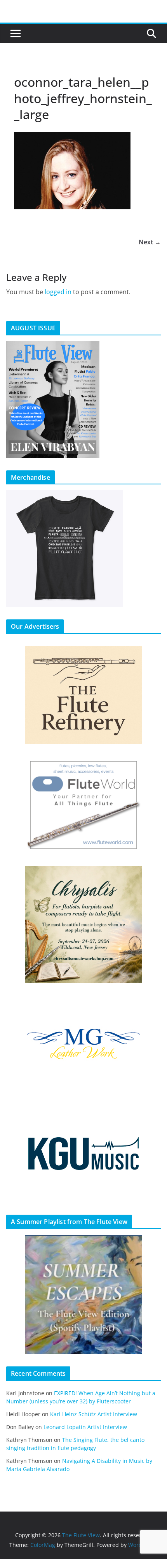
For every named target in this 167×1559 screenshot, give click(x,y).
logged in (58, 292)
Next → (150, 242)
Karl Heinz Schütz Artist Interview (93, 1414)
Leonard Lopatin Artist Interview (85, 1427)
